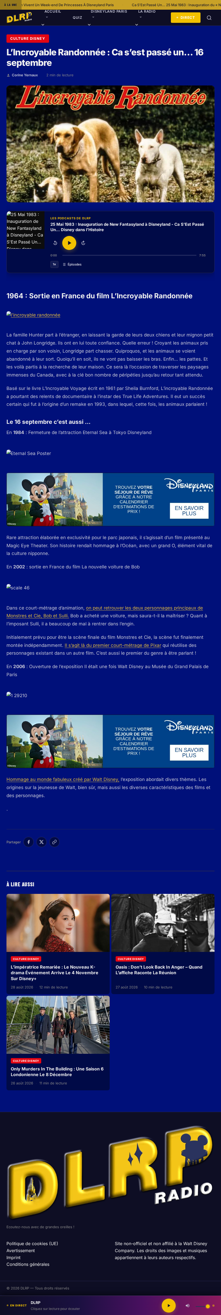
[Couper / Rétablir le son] (187, 1305)
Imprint (13, 1257)
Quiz (77, 17)
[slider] (129, 255)
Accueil (52, 11)
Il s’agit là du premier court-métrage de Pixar (113, 645)
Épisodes (75, 264)
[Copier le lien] (54, 842)
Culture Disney (27, 38)
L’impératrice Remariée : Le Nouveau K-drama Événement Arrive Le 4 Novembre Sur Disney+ (54, 972)
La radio (147, 11)
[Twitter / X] (41, 842)
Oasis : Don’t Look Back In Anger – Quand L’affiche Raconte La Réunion (159, 970)
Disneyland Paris (109, 11)
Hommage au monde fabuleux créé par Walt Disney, (62, 779)
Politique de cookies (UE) (32, 1243)
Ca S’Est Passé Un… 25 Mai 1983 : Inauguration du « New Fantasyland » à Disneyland (138, 5)
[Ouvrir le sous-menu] (43, 25)
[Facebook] (28, 842)
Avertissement (20, 1250)
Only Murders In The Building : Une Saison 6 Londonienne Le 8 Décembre (57, 1071)
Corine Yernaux (25, 75)
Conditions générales (27, 1264)
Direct (188, 17)
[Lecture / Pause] (69, 243)
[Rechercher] (209, 17)
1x (54, 264)
